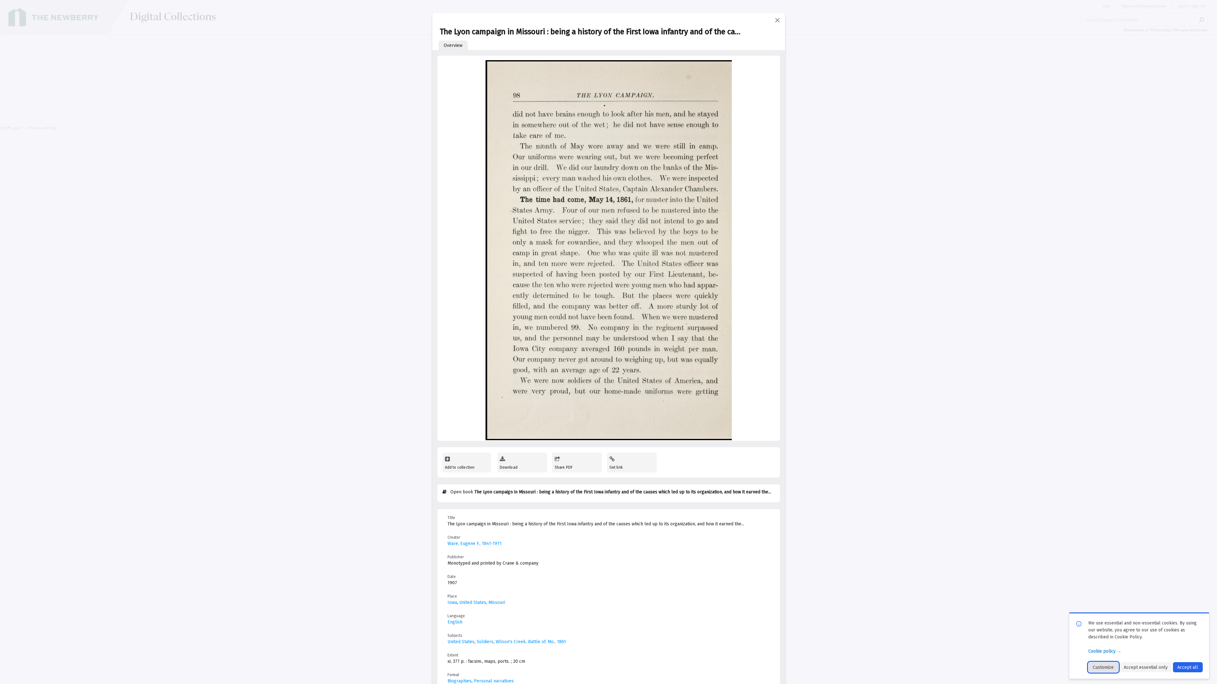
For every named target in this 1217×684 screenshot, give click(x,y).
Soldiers (485, 641)
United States (472, 602)
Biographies (460, 681)
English (455, 622)
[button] (777, 20)
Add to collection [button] (460, 467)
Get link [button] (616, 467)
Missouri (496, 602)
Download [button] (509, 467)
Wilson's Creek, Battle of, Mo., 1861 (531, 641)
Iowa (452, 602)
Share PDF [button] (564, 467)
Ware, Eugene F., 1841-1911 (475, 543)
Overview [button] (453, 45)
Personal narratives (494, 681)
